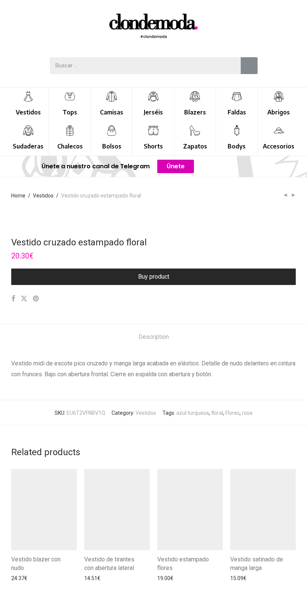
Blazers (195, 112)
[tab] (153, 337)
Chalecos (70, 146)
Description (154, 336)
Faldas (237, 112)
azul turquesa (192, 413)
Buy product (153, 276)
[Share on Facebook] (13, 299)
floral (217, 413)
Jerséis (153, 112)
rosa (247, 413)
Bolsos (111, 146)
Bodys (237, 146)
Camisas (111, 112)
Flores (232, 413)
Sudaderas (28, 146)
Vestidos (28, 112)
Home (18, 196)
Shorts (153, 146)
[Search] (249, 65)
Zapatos (195, 146)
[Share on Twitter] (24, 299)
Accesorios (278, 146)
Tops (70, 112)
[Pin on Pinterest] (36, 299)
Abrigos (278, 112)
